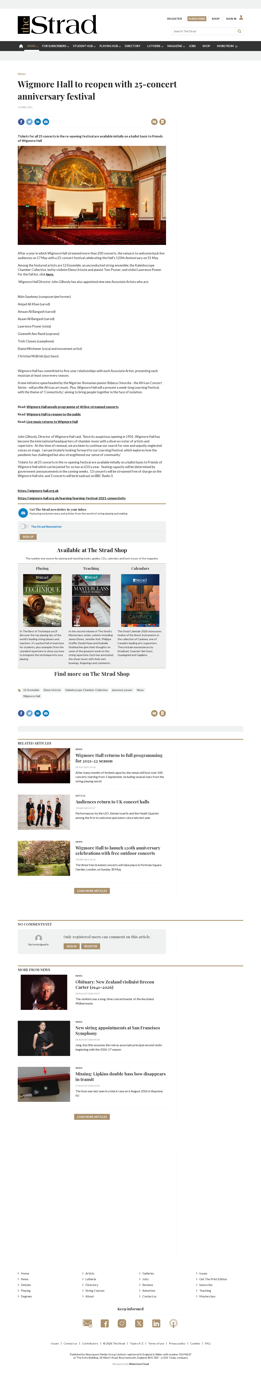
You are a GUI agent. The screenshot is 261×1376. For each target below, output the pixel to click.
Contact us (149, 1296)
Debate (26, 1285)
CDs (103, 558)
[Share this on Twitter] (29, 121)
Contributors (90, 1343)
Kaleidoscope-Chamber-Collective (86, 690)
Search (239, 31)
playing (63, 558)
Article (80, 796)
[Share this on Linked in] (37, 121)
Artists (89, 1273)
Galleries (148, 1273)
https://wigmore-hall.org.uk (38, 491)
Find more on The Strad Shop (92, 673)
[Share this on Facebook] (21, 121)
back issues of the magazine (141, 558)
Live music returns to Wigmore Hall (52, 422)
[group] (225, 46)
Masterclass (207, 1296)
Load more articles (92, 890)
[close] (166, 113)
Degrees (26, 1296)
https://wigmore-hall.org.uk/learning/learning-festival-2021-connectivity (72, 498)
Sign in (115, 113)
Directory (91, 1285)
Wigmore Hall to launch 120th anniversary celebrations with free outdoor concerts (117, 850)
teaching (78, 558)
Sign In (231, 18)
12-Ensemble (31, 690)
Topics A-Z (136, 1343)
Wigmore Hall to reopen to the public (54, 414)
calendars (113, 558)
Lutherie (90, 1279)
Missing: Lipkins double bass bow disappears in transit (120, 1076)
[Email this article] (45, 121)
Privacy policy (177, 1343)
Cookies (195, 1343)
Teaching (91, 568)
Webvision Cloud (139, 1364)
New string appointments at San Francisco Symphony (117, 1030)
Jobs (145, 1279)
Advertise (148, 1290)
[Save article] (162, 121)
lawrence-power (122, 690)
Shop (216, 18)
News (22, 74)
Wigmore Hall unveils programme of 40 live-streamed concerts (73, 407)
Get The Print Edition (213, 1279)
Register (174, 18)
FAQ (207, 1343)
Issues (203, 1273)
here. (50, 274)
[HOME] (21, 46)
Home (25, 1273)
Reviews (147, 1285)
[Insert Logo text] (57, 32)
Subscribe (196, 18)
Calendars (140, 568)
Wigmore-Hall (31, 696)
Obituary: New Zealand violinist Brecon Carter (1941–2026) (114, 984)
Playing (42, 568)
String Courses (95, 1290)
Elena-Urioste (52, 690)
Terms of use (156, 1343)
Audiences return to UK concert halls (112, 802)
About (89, 1296)
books (87, 558)
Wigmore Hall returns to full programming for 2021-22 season (119, 758)
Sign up (28, 536)
